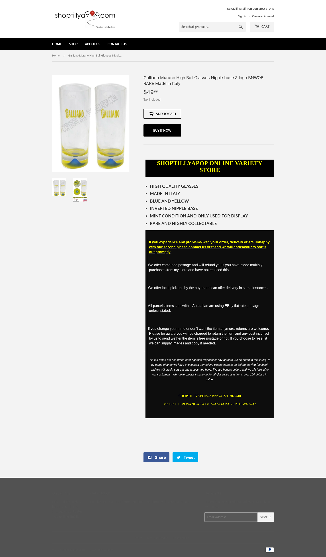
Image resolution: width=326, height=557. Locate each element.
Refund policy (180, 537)
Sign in (242, 16)
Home (56, 55)
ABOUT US (92, 44)
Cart (265, 26)
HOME (57, 44)
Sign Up (265, 517)
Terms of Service (157, 537)
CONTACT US (117, 44)
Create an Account (263, 16)
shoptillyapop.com (73, 549)
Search (138, 537)
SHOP (73, 44)
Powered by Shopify (101, 549)
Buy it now (162, 130)
